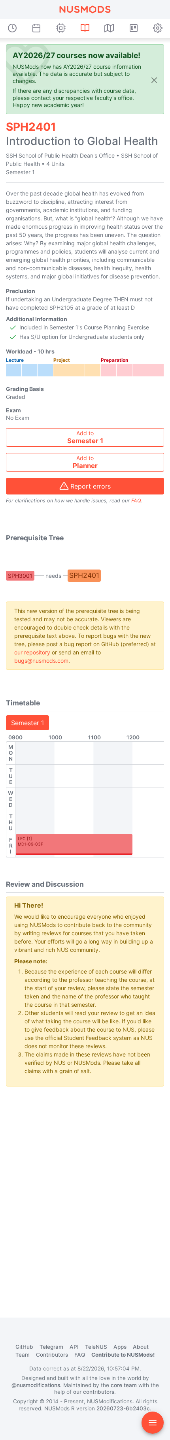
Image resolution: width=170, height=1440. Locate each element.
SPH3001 (20, 575)
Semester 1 (27, 723)
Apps (120, 1347)
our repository (32, 652)
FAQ (136, 501)
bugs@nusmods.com (41, 660)
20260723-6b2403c (123, 1408)
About (141, 1347)
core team (124, 1385)
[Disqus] (85, 1191)
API (74, 1347)
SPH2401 (84, 575)
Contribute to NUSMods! (123, 1355)
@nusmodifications (35, 1385)
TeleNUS (96, 1347)
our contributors (93, 1392)
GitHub (24, 1347)
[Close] (154, 80)
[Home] (85, 9)
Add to (85, 437)
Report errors (90, 486)
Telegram (51, 1347)
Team (22, 1355)
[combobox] (85, 437)
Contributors (52, 1355)
